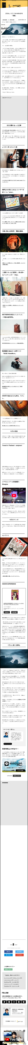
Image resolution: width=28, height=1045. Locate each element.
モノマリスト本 (7, 978)
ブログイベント (7, 984)
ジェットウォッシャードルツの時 (8, 676)
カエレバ (8, 606)
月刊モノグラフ (17, 775)
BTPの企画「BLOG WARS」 (10, 130)
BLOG (7, 975)
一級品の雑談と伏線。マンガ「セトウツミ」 (11, 576)
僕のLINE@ (4, 617)
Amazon (7, 612)
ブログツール (15, 986)
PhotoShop (6, 986)
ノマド (15, 980)
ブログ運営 (14, 982)
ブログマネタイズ (8, 980)
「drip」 (22, 695)
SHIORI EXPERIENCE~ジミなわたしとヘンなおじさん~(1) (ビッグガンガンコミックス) (14, 604)
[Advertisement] (13, 109)
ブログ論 (15, 984)
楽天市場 (14, 612)
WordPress (6, 982)
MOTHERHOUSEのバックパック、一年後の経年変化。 (13, 343)
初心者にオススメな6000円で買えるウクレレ (11, 425)
